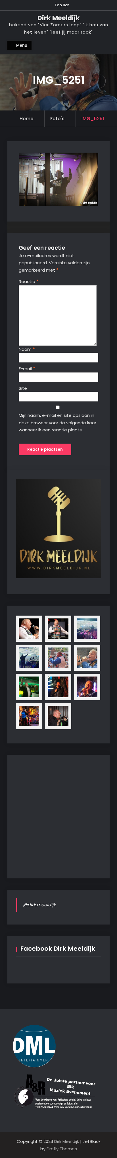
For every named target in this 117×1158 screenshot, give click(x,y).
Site (23, 388)
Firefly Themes (62, 1149)
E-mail (27, 369)
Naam (27, 349)
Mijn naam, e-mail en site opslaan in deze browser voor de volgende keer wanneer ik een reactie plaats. (57, 422)
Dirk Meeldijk (58, 17)
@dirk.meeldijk (39, 904)
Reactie (29, 281)
